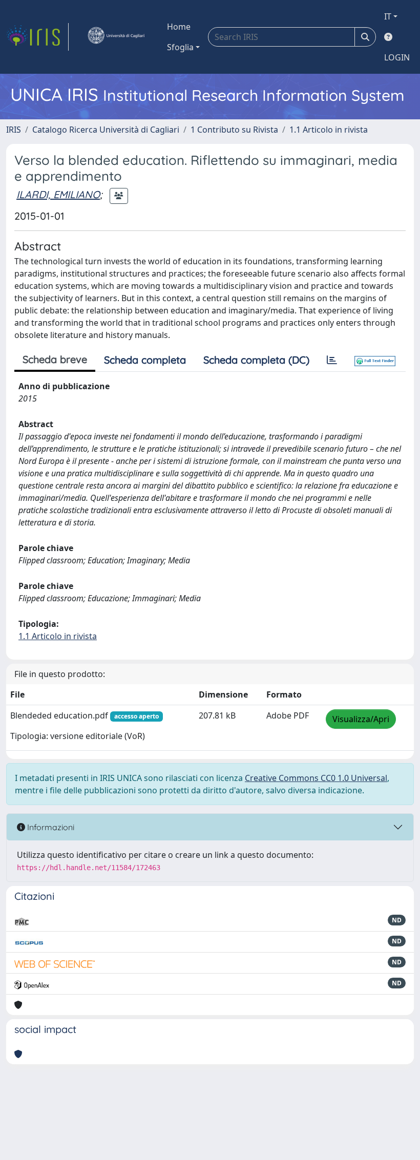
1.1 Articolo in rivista (328, 129)
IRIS (13, 129)
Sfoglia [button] (180, 47)
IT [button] (387, 16)
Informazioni (49, 827)
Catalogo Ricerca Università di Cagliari (105, 129)
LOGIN (397, 57)
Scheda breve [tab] (55, 359)
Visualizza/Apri (360, 719)
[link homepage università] (116, 37)
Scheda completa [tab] (145, 359)
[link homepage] (37, 37)
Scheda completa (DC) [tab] (256, 359)
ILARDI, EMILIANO (58, 194)
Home (179, 26)
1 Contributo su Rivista (234, 129)
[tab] (332, 360)
